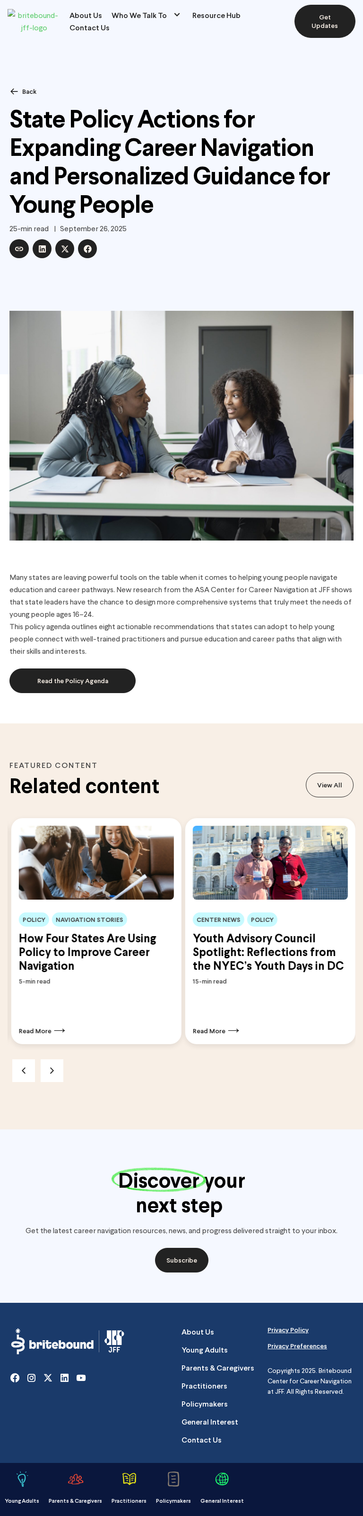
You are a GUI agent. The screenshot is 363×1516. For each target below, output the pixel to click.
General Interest (210, 1421)
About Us (85, 14)
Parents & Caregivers (218, 1367)
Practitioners (204, 1385)
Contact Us (89, 27)
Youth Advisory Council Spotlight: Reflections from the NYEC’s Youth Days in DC (266, 951)
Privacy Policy (288, 1330)
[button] (19, 248)
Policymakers (205, 1403)
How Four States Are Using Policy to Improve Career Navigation (86, 951)
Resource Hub (216, 14)
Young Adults (205, 1349)
